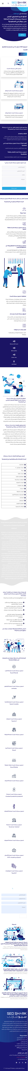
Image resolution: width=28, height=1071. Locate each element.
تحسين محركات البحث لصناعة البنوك (14, 780)
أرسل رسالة (23, 916)
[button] (3, 3)
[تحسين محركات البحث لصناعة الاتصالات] (14, 806)
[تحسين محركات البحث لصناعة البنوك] (14, 775)
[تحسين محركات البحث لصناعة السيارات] (14, 835)
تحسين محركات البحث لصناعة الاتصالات (14, 811)
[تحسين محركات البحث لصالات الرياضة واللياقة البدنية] (14, 760)
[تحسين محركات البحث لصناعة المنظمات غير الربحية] (14, 820)
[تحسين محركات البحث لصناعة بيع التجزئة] (14, 743)
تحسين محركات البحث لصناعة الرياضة (14, 734)
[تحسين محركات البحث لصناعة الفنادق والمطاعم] (14, 681)
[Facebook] (25, 1062)
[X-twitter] (22, 1062)
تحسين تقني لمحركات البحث (14, 68)
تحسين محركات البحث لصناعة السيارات (14, 840)
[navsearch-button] (8, 3)
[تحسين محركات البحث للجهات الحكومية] (14, 714)
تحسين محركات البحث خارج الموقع (14, 113)
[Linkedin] (16, 1062)
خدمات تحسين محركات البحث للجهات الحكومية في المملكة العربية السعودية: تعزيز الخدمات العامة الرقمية (14, 944)
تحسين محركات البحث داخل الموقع (14, 90)
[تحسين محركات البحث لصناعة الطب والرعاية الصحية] (14, 666)
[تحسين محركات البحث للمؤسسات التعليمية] (14, 866)
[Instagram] (19, 1062)
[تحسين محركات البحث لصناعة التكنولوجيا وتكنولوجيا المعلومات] (14, 789)
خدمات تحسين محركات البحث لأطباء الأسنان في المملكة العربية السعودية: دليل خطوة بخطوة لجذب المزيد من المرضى (14, 994)
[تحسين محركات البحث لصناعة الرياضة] (14, 729)
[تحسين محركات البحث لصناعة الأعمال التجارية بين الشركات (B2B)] (14, 850)
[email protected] (21, 1057)
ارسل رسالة (14, 188)
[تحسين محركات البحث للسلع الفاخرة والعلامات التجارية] (14, 697)
